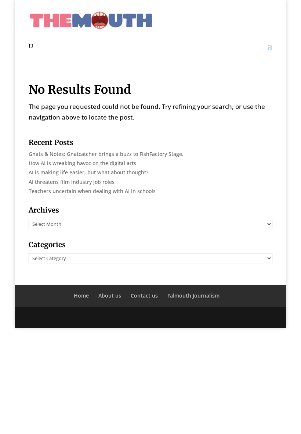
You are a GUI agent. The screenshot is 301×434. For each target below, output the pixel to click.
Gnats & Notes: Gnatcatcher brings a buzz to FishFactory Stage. (106, 153)
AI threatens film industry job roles (72, 181)
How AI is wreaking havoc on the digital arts (82, 163)
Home (81, 295)
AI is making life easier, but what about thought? (88, 172)
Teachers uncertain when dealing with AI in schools (92, 191)
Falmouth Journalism (193, 295)
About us (109, 295)
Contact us (144, 295)
